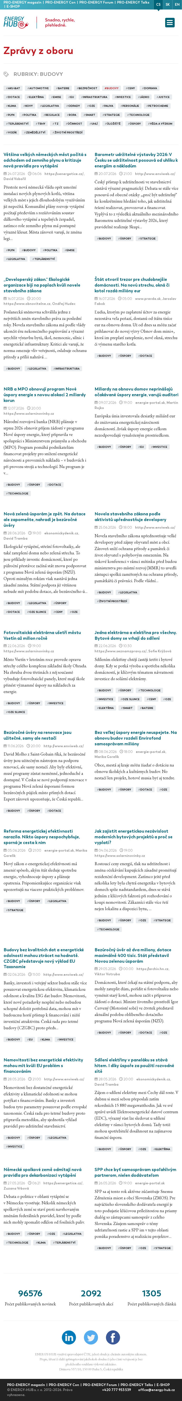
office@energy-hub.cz (156, 1390)
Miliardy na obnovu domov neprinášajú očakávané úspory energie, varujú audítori (136, 391)
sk (168, 5)
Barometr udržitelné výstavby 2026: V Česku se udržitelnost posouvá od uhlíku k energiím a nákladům (136, 160)
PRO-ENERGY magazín (23, 2)
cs (158, 5)
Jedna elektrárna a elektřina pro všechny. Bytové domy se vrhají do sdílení (136, 635)
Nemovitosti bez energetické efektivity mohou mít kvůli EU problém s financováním (43, 1065)
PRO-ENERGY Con (60, 2)
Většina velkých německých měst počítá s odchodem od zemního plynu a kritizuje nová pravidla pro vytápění (45, 160)
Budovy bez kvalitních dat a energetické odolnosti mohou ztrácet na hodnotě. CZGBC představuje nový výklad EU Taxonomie (44, 958)
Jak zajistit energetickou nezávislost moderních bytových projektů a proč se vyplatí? (134, 837)
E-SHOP (13, 7)
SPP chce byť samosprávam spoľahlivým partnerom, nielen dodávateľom (135, 1172)
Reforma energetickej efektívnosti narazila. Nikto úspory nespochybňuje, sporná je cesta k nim (42, 837)
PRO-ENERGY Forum (96, 2)
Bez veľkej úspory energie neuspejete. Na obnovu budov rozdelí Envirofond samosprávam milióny (136, 738)
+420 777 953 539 (117, 1390)
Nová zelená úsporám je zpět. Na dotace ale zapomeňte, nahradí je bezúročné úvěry (45, 519)
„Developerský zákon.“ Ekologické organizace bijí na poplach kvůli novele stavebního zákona (42, 285)
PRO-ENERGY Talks (133, 2)
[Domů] (39, 23)
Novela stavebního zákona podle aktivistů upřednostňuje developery (130, 516)
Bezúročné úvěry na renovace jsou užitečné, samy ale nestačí (37, 735)
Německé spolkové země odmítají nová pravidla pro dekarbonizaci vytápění (43, 1172)
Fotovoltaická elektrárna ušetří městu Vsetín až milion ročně (42, 635)
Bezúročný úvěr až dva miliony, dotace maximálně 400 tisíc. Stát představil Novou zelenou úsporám (133, 955)
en (177, 5)
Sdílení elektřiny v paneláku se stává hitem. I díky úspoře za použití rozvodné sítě (134, 1065)
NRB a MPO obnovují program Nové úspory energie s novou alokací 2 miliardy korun (45, 394)
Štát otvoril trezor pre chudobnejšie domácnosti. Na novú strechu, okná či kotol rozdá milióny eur (132, 285)
